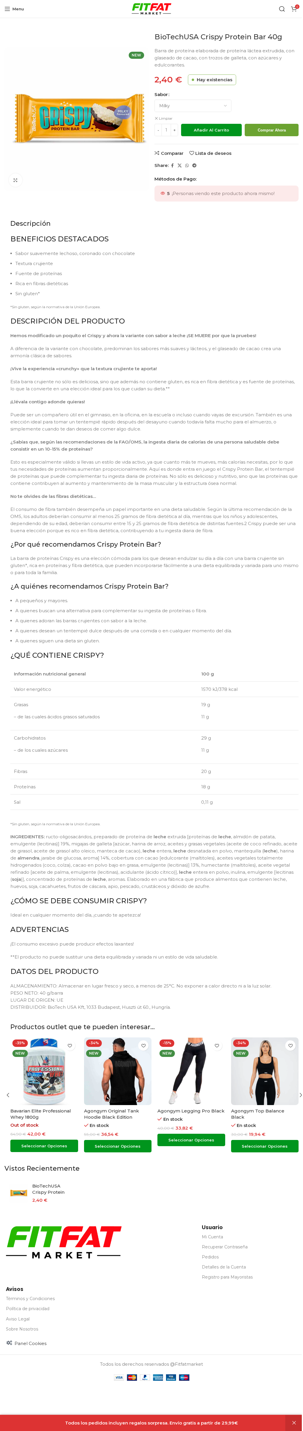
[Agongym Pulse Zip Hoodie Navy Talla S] (191, 1071)
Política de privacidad (27, 1308)
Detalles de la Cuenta (224, 1267)
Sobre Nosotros (22, 1329)
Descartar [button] (294, 1423)
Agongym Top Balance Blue (43, 1111)
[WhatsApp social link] (187, 166)
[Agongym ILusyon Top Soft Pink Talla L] (265, 1071)
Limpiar (166, 118)
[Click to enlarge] (15, 180)
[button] (8, 1095)
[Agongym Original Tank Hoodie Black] (118, 1071)
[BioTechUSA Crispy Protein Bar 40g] (18, 1193)
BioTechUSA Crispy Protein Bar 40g (48, 1192)
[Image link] (64, 1242)
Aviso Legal (18, 1319)
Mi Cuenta (212, 1237)
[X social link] (179, 166)
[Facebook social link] (172, 166)
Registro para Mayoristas (227, 1277)
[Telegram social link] (194, 166)
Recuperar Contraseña (225, 1247)
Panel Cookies (30, 1343)
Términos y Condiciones (30, 1298)
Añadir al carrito (211, 130)
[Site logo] (152, 8)
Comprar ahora (272, 130)
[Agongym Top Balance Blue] (44, 1071)
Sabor (161, 94)
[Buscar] (282, 9)
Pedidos (210, 1257)
